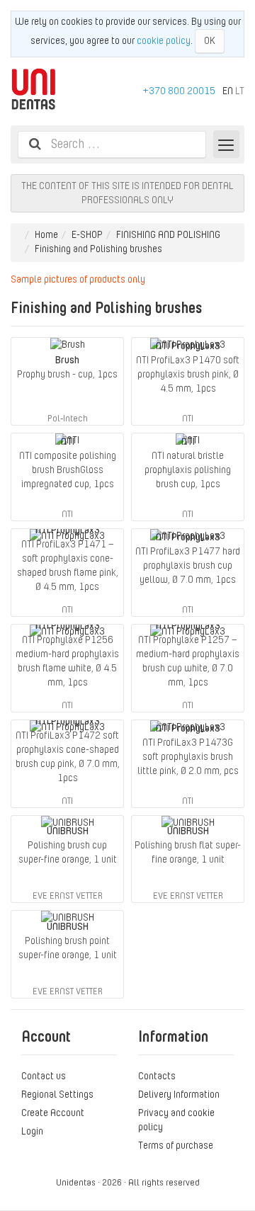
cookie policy (164, 40)
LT (239, 90)
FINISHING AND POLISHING (168, 234)
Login (32, 1131)
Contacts (157, 1075)
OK (209, 40)
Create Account (52, 1112)
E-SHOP (87, 234)
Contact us (43, 1075)
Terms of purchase (175, 1145)
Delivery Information (179, 1094)
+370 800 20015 (179, 90)
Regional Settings (57, 1094)
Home (46, 234)
